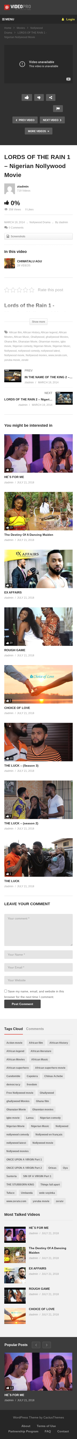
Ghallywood (37, 336)
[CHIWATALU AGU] (9, 263)
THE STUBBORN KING (20, 1184)
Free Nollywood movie (19, 1092)
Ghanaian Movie (27, 341)
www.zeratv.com (57, 355)
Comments (35, 1029)
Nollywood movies (36, 355)
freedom (32, 1084)
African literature (41, 1051)
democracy (13, 1084)
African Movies (15, 1059)
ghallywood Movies (57, 336)
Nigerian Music (61, 346)
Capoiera (32, 1076)
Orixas (52, 1167)
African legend (49, 332)
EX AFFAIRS (13, 592)
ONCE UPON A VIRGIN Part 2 (24, 1167)
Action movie (14, 1042)
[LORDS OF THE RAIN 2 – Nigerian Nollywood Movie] (38, 403)
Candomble (13, 1076)
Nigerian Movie (42, 346)
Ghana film (42, 1101)
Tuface (10, 1192)
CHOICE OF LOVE (17, 708)
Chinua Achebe (53, 1076)
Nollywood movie (43, 1142)
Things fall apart (50, 1184)
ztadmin (23, 186)
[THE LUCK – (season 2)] (38, 800)
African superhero (17, 1067)
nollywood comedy (29, 350)
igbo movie (13, 1117)
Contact (63, 1431)
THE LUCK (11, 881)
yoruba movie (41, 1201)
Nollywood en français (49, 1134)
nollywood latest (50, 350)
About (25, 1426)
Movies (21, 28)
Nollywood (62, 1126)
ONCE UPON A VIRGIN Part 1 (24, 1159)
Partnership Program (23, 1431)
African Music (21, 336)
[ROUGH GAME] (38, 626)
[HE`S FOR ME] (38, 453)
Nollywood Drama (40, 222)
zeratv (24, 360)
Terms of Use (46, 1426)
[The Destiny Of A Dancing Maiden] (38, 511)
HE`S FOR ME (14, 477)
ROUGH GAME (14, 650)
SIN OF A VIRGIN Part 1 (37, 1176)
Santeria (11, 1176)
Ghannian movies (49, 341)
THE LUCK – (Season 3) (21, 765)
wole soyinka (47, 1192)
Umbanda (27, 1192)
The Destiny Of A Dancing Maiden (28, 534)
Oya (65, 1167)
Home (7, 28)
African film (15, 332)
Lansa (30, 1117)
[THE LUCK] (38, 857)
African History (31, 332)
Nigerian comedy (22, 346)
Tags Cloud (13, 1029)
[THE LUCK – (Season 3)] (38, 742)
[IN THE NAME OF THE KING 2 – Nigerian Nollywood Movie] (38, 381)
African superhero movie (50, 1067)
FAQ (48, 1431)
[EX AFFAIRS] (38, 569)
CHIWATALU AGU (29, 261)
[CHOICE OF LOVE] (38, 684)
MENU (9, 19)
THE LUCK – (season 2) (21, 823)
